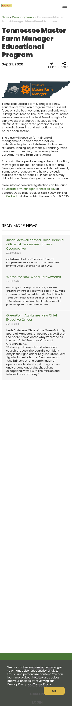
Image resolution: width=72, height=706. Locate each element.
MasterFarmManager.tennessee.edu (30, 189)
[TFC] (36, 6)
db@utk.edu (10, 196)
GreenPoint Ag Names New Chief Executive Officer (31, 317)
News (5, 17)
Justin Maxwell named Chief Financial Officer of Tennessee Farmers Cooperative (35, 244)
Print (52, 66)
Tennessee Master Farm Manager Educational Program (33, 19)
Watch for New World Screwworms (33, 277)
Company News (23, 17)
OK (54, 691)
